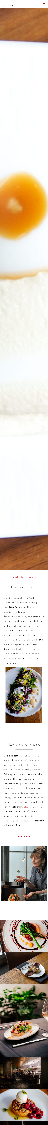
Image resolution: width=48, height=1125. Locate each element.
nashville (18, 577)
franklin (31, 577)
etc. (26, 807)
